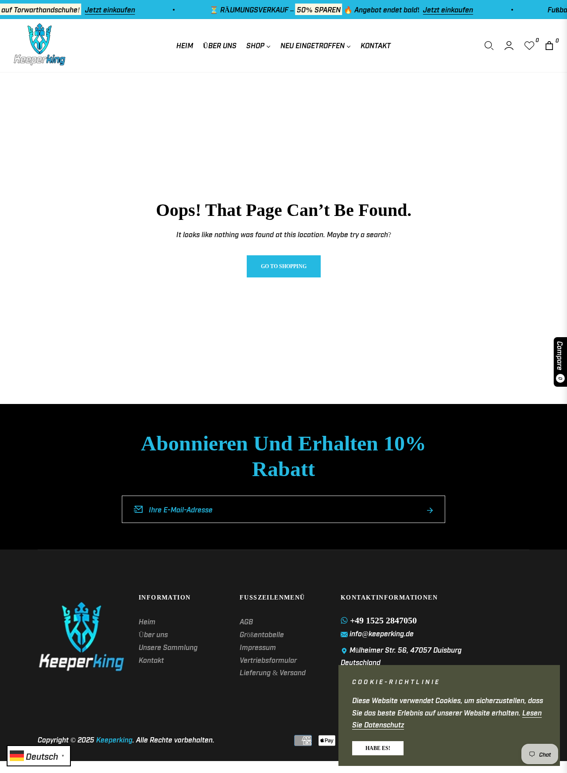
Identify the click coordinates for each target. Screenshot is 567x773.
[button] (489, 46)
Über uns (153, 634)
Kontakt (151, 659)
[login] (509, 45)
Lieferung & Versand (273, 672)
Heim (147, 621)
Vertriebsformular (268, 659)
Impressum (258, 646)
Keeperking (114, 739)
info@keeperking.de (382, 633)
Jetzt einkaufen (100, 9)
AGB (246, 621)
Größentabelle (262, 634)
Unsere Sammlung (168, 646)
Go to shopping (284, 266)
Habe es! (377, 748)
